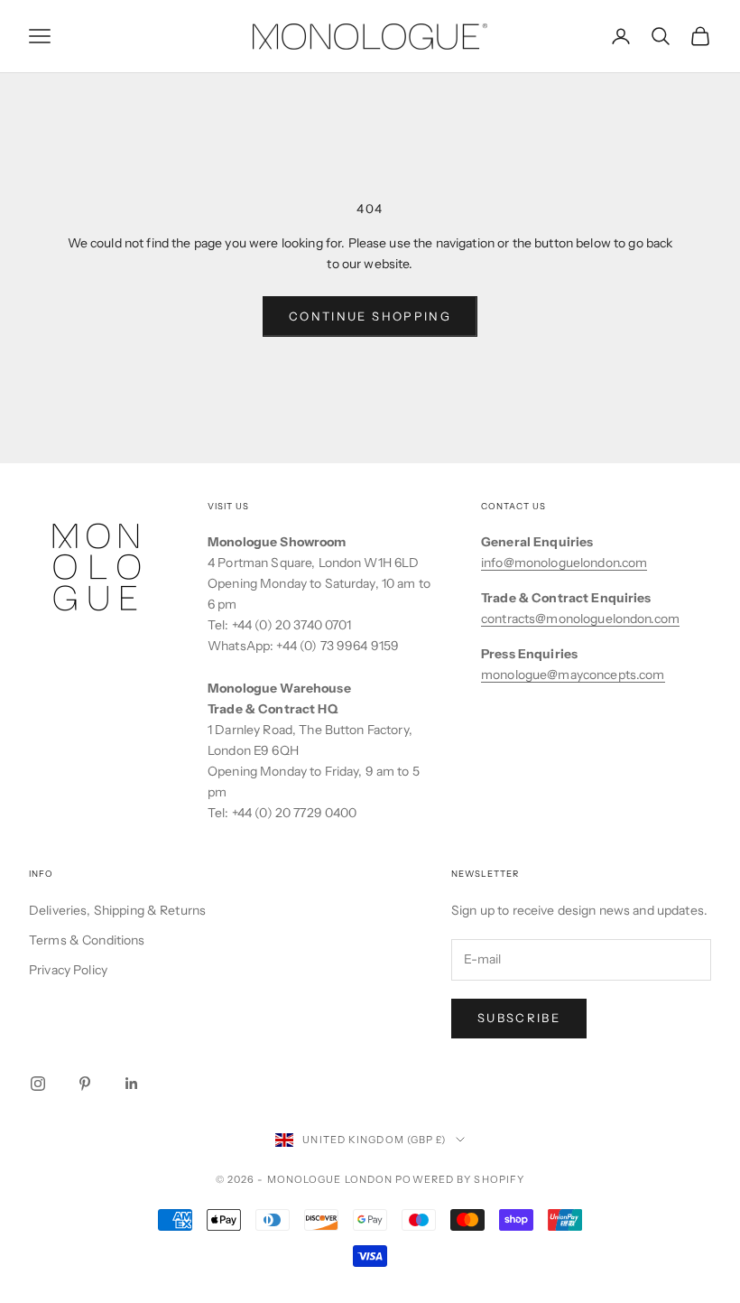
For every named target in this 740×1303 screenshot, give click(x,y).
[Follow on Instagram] (38, 1084)
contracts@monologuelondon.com (580, 618)
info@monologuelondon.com (564, 562)
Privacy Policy (68, 970)
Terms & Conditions (87, 940)
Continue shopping (370, 316)
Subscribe (518, 1017)
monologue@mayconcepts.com (573, 674)
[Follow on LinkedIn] (132, 1084)
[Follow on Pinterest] (85, 1084)
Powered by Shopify (459, 1179)
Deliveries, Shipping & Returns (117, 910)
